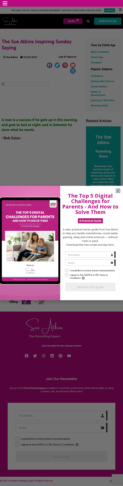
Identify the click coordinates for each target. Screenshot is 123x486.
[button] (5, 3)
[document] (61, 243)
